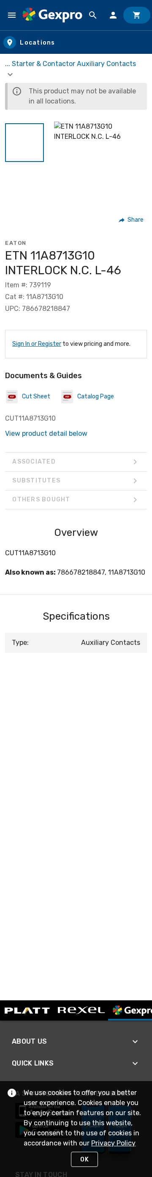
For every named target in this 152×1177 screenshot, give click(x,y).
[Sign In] (113, 15)
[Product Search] (93, 15)
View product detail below (46, 433)
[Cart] (136, 15)
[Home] (52, 15)
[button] (24, 142)
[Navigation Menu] (12, 15)
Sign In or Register (36, 343)
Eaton (16, 243)
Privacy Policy (113, 1143)
